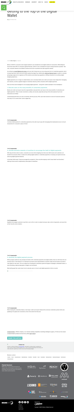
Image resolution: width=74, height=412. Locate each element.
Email (38, 357)
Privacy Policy (21, 408)
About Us (40, 2)
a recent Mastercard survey (20, 71)
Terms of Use (21, 409)
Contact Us (20, 405)
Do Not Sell (21, 407)
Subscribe (52, 2)
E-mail (12, 357)
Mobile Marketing (24, 357)
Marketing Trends (48, 357)
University (34, 2)
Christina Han (13, 19)
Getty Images (13, 60)
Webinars (27, 2)
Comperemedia (13, 120)
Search (46, 2)
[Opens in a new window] (31, 367)
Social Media (43, 357)
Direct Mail (30, 357)
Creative (9, 357)
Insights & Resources (18, 2)
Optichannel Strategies (56, 357)
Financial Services (17, 357)
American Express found (50, 73)
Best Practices (63, 357)
